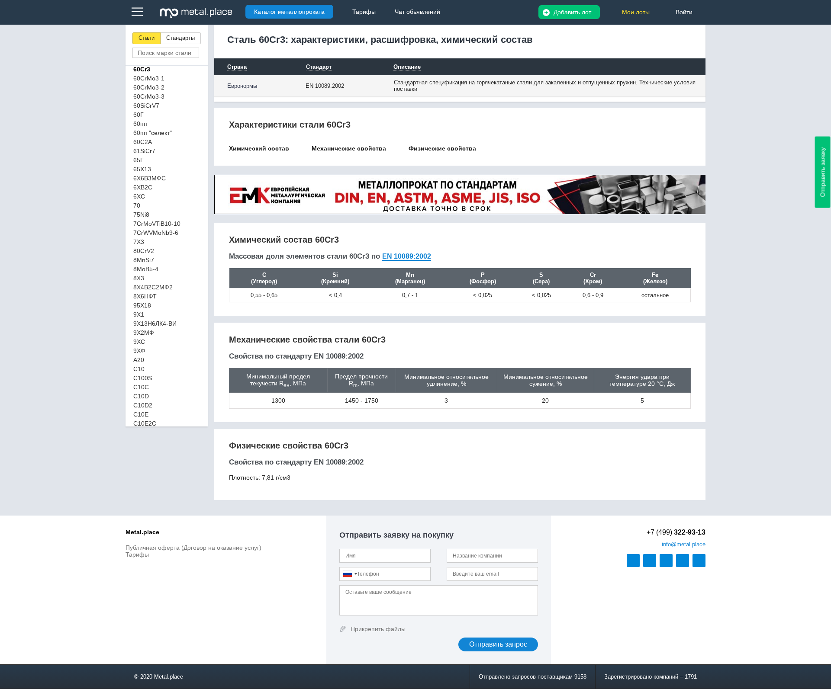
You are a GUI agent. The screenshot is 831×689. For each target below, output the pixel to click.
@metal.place (683, 544)
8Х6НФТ (145, 296)
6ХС (139, 196)
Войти (684, 12)
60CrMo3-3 (148, 96)
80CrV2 (143, 250)
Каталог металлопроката (289, 11)
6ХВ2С (142, 187)
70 (136, 205)
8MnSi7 (143, 259)
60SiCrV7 (146, 105)
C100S (142, 378)
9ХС (139, 341)
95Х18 (142, 305)
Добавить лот (572, 12)
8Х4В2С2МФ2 (153, 287)
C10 (139, 368)
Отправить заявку (822, 172)
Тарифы (137, 554)
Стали (146, 38)
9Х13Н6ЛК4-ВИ (155, 323)
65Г (138, 160)
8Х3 (138, 278)
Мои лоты (636, 12)
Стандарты (180, 38)
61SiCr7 (144, 150)
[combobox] (350, 573)
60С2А (142, 141)
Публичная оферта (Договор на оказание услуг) (193, 547)
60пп (140, 123)
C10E (140, 414)
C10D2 (142, 405)
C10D (141, 396)
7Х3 (138, 241)
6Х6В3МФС (149, 178)
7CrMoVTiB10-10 (156, 223)
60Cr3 (141, 69)
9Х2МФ (143, 332)
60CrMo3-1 (148, 78)
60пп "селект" (152, 132)
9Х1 (138, 314)
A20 (138, 359)
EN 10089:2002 (406, 256)
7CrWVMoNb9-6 (155, 232)
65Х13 (142, 169)
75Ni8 (141, 214)
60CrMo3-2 (148, 87)
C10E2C (144, 423)
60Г (138, 114)
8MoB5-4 (145, 269)
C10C (141, 387)
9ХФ (139, 350)
